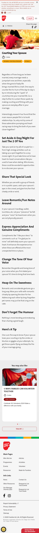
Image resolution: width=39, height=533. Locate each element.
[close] (37, 2)
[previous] (2, 13)
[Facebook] (4, 495)
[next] (5, 13)
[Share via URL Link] (35, 27)
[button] (17, 424)
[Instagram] (9, 495)
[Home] (3, 26)
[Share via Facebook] (32, 27)
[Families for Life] (4, 18)
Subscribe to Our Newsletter (30, 530)
